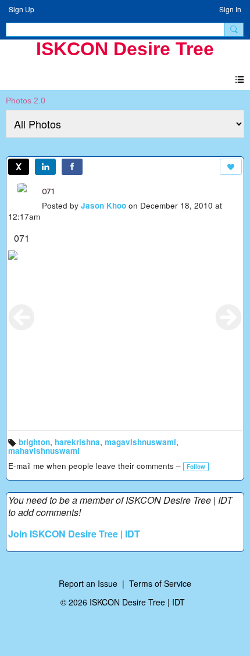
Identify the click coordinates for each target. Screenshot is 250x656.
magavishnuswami (140, 441)
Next (228, 317)
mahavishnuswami (44, 450)
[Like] (231, 167)
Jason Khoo (103, 205)
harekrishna (77, 441)
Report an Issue (88, 583)
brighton (34, 441)
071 (48, 191)
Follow (196, 467)
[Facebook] (72, 167)
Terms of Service (160, 583)
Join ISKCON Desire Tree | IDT (74, 533)
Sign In (230, 9)
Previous (21, 317)
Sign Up (21, 9)
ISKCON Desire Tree (125, 48)
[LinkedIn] (45, 167)
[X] (18, 167)
